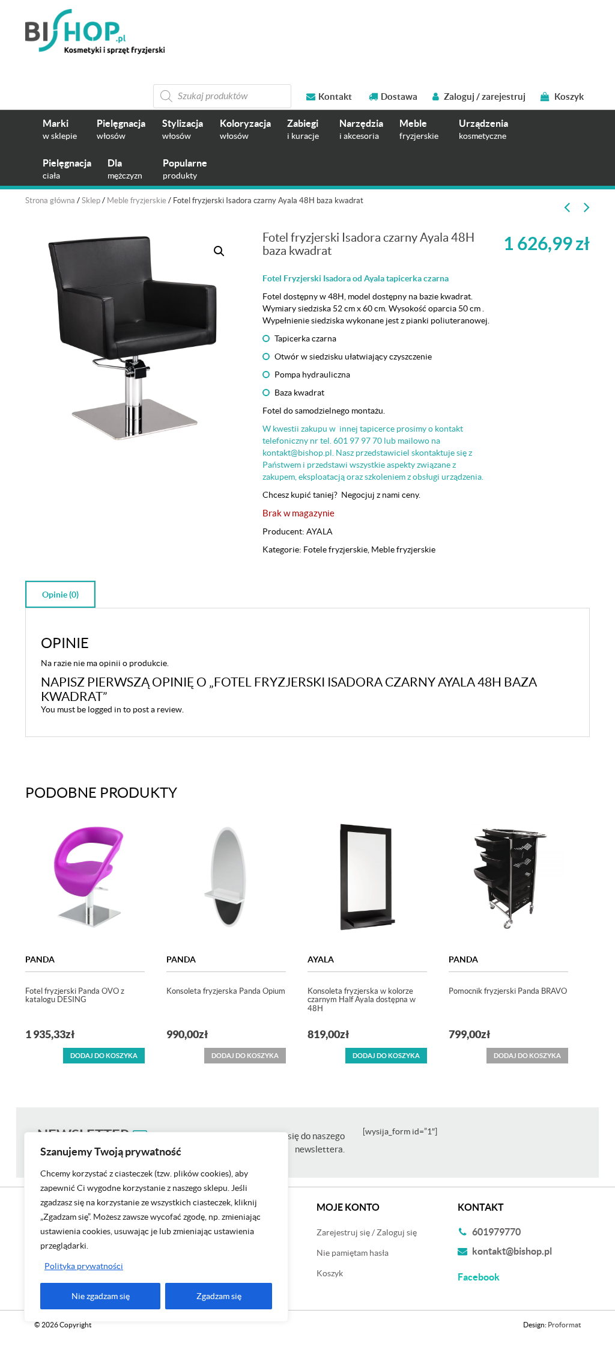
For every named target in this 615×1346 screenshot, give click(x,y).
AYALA (319, 531)
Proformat (564, 1325)
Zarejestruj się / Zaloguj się (367, 1232)
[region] (156, 1227)
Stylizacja (182, 129)
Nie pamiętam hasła (353, 1253)
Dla (125, 169)
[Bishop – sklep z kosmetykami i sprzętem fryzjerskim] (95, 31)
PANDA (40, 959)
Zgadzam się (218, 1296)
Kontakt (335, 96)
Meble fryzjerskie (136, 200)
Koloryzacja (245, 129)
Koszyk (568, 96)
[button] (219, 251)
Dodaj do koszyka (104, 1055)
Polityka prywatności (83, 1266)
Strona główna (50, 200)
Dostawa (399, 96)
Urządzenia (483, 129)
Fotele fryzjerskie (335, 549)
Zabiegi (303, 129)
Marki (60, 129)
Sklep (91, 200)
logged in (104, 709)
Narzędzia (361, 129)
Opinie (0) (60, 594)
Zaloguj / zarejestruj (484, 96)
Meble (418, 129)
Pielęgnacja (121, 129)
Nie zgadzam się (100, 1296)
